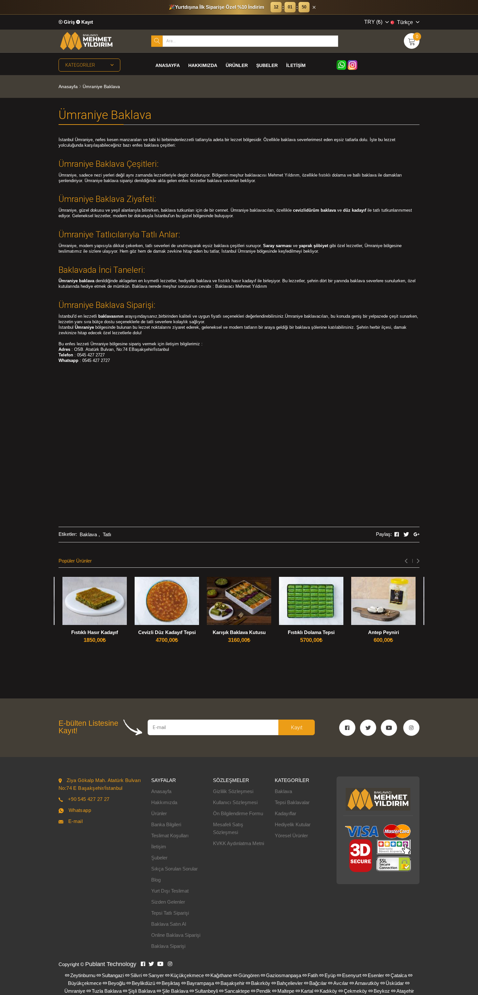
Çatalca (399, 975)
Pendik (263, 991)
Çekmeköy (355, 991)
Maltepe (285, 991)
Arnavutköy (367, 983)
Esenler (376, 975)
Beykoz (382, 991)
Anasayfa (167, 65)
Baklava (88, 534)
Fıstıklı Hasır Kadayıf (94, 632)
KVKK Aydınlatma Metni (238, 843)
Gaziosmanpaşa (283, 975)
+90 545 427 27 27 (89, 799)
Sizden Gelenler (168, 902)
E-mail (75, 821)
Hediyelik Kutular (293, 824)
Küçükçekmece (187, 975)
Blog (156, 879)
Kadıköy (328, 991)
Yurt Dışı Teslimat (170, 891)
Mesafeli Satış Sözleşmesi (228, 828)
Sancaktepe (237, 991)
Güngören (248, 975)
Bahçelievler (290, 983)
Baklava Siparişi (168, 946)
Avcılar (340, 983)
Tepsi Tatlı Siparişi (170, 913)
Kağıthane (221, 975)
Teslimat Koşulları (170, 835)
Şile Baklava (175, 991)
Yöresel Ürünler (291, 835)
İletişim (296, 65)
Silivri (136, 975)
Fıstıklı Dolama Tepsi (311, 632)
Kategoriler (80, 65)
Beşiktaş (171, 983)
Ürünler (237, 65)
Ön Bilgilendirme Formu (238, 813)
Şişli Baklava (141, 991)
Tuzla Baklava (107, 991)
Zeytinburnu (82, 975)
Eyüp (330, 975)
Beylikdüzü (143, 983)
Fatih (313, 975)
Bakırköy (260, 983)
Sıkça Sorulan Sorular (174, 868)
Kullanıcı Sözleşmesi (235, 802)
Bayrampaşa (200, 983)
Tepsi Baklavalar (292, 802)
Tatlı (107, 534)
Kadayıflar (285, 813)
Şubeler (267, 65)
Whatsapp (80, 810)
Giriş (68, 22)
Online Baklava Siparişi (175, 935)
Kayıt (86, 22)
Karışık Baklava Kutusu (239, 632)
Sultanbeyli (206, 991)
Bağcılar (318, 983)
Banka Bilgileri (166, 824)
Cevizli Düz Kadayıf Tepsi (167, 632)
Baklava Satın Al (168, 924)
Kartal (307, 991)
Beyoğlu (116, 983)
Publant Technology (110, 964)
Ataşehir (405, 991)
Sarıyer (156, 975)
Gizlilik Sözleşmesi (233, 791)
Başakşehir (232, 983)
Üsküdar (395, 983)
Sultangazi (113, 975)
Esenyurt (351, 975)
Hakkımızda (202, 65)
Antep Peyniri (383, 632)
